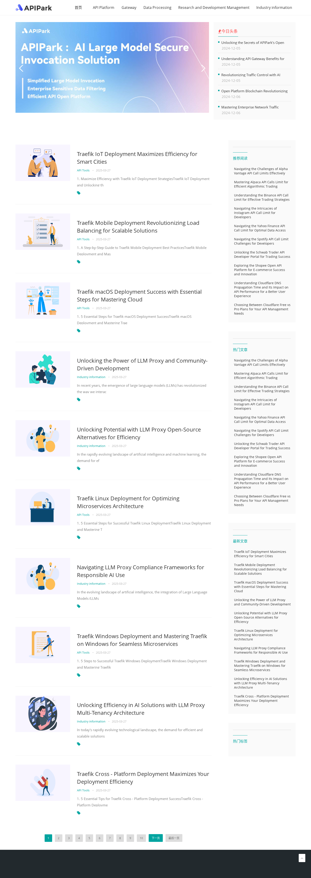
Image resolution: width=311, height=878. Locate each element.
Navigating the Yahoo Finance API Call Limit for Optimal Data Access (260, 228)
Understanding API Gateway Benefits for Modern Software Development (252, 58)
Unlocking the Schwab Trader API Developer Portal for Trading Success (262, 254)
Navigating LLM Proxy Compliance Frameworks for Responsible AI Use (140, 571)
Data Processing (157, 7)
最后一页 (173, 838)
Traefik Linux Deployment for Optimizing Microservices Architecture (128, 502)
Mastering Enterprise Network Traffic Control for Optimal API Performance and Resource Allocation (253, 107)
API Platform (103, 7)
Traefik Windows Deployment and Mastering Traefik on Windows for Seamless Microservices (142, 639)
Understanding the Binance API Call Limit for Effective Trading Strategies (262, 197)
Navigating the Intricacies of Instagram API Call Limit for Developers (255, 212)
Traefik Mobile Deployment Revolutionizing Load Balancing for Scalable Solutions (138, 226)
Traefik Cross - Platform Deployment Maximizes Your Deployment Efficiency (143, 777)
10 (141, 838)
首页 (78, 7)
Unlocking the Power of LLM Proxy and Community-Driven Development (142, 364)
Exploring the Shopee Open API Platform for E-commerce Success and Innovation (259, 269)
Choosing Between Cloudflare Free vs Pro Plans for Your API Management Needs (262, 309)
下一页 (156, 838)
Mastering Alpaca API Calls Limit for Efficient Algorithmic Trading (261, 184)
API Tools (83, 170)
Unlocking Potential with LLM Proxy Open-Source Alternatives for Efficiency (139, 433)
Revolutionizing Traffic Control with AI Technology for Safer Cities (250, 75)
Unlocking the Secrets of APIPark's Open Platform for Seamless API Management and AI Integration (256, 42)
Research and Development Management (214, 7)
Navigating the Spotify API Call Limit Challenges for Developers (261, 241)
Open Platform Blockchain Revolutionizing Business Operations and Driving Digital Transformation (254, 91)
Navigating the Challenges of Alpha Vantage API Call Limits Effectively (261, 171)
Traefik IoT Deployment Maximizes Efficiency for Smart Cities (137, 157)
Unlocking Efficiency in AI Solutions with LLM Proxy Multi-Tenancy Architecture (141, 708)
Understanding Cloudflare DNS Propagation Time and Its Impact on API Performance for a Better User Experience (261, 289)
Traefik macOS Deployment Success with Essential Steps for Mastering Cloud (139, 295)
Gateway (129, 7)
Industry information (274, 7)
